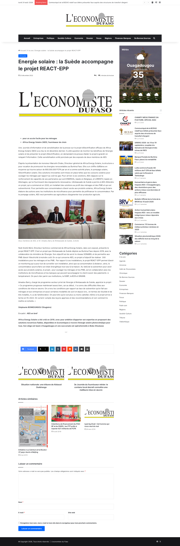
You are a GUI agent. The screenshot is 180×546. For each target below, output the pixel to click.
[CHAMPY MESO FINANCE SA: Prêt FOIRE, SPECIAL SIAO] (126, 120)
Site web (71, 513)
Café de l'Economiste (127, 269)
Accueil (27, 38)
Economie (79, 38)
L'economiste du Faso (59, 542)
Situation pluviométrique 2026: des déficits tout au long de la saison (148, 238)
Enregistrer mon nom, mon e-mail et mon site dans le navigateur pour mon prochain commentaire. (58, 523)
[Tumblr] (58, 349)
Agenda (122, 261)
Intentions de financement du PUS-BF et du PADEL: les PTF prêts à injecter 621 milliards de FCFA (66, 426)
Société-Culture (64, 38)
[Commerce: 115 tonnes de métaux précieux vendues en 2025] (126, 226)
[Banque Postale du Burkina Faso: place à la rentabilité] (126, 160)
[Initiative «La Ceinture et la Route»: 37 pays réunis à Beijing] (33, 426)
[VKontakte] (75, 349)
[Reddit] (69, 349)
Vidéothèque (124, 322)
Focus (98, 38)
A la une (30, 50)
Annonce (122, 265)
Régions (108, 38)
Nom (20, 502)
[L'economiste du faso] (90, 18)
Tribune (122, 318)
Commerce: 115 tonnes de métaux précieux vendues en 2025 (147, 226)
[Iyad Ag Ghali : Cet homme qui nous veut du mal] (99, 413)
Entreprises (38, 38)
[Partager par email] (81, 349)
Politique (50, 38)
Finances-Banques (123, 38)
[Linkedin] (52, 349)
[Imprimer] (87, 349)
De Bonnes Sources (142, 38)
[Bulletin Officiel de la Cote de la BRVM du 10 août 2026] (126, 202)
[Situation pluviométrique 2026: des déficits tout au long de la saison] (126, 239)
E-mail (21, 513)
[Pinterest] (63, 349)
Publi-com (123, 305)
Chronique (123, 273)
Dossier (89, 38)
